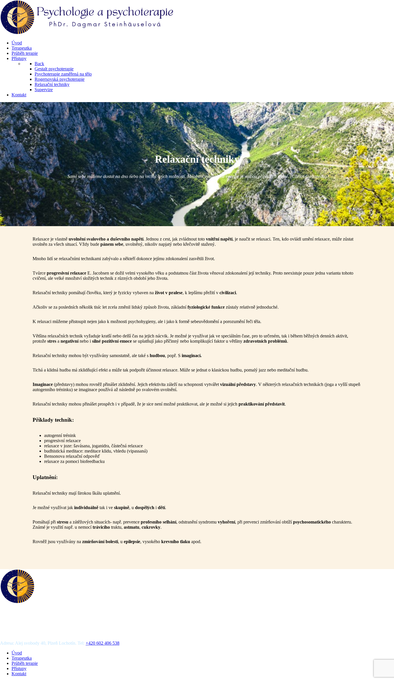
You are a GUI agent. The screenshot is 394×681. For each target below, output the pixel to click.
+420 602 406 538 (102, 643)
